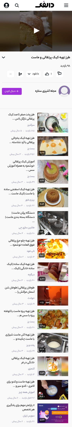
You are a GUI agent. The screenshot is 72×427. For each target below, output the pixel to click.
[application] (36, 31)
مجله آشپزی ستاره (45, 91)
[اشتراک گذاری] (20, 74)
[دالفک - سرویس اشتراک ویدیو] (47, 5)
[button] (36, 30)
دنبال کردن (10, 91)
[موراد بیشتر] (11, 74)
